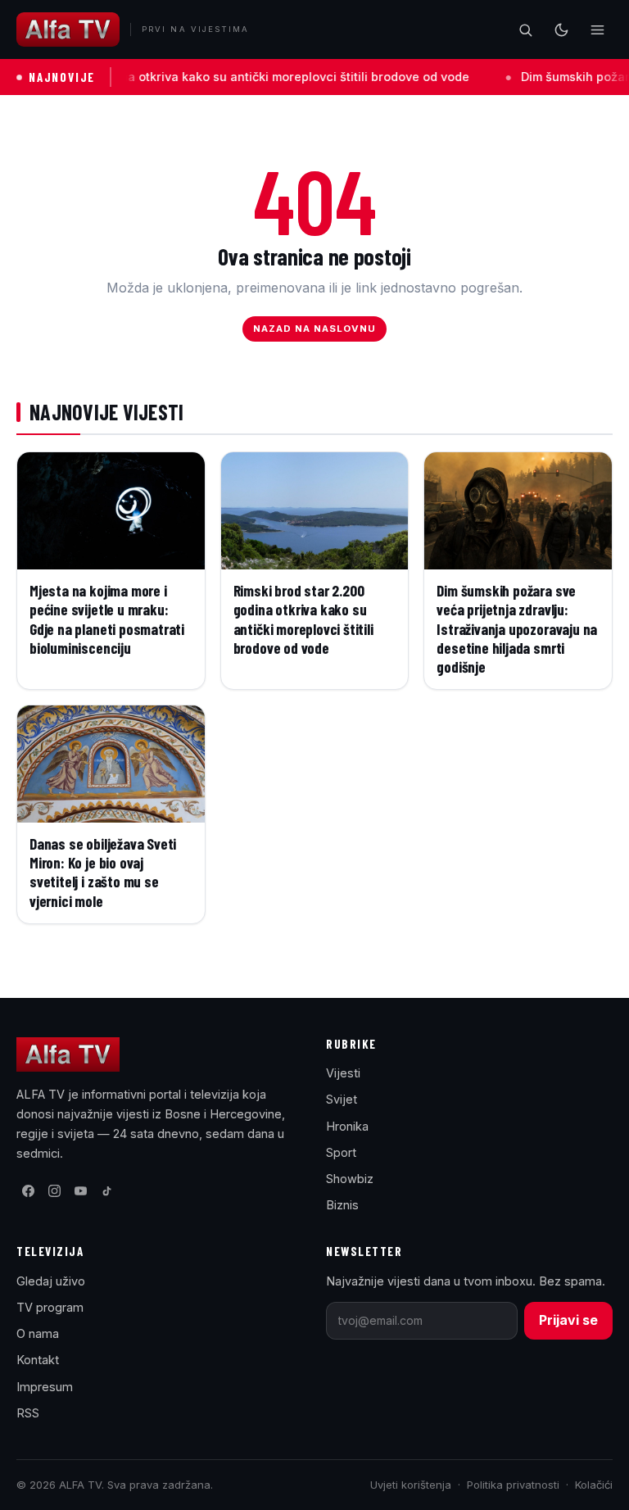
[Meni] (597, 29)
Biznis (342, 1205)
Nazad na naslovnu (315, 328)
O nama (37, 1333)
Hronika (347, 1126)
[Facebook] (27, 1190)
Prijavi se (568, 1320)
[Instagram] (54, 1190)
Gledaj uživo (50, 1281)
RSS (27, 1413)
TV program (50, 1307)
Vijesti (343, 1073)
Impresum (44, 1387)
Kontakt (37, 1360)
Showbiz (349, 1179)
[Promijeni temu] (561, 29)
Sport (341, 1152)
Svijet (341, 1099)
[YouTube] (80, 1190)
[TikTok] (106, 1190)
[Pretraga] (525, 29)
